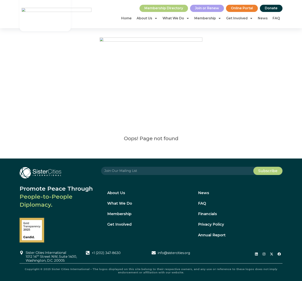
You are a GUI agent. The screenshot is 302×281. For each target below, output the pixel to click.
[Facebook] (279, 254)
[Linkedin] (256, 254)
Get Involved (237, 18)
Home (126, 18)
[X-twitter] (271, 254)
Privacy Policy (211, 224)
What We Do (173, 18)
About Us (144, 18)
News (263, 18)
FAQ (276, 18)
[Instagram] (264, 254)
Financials (207, 214)
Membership (205, 18)
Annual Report (212, 235)
